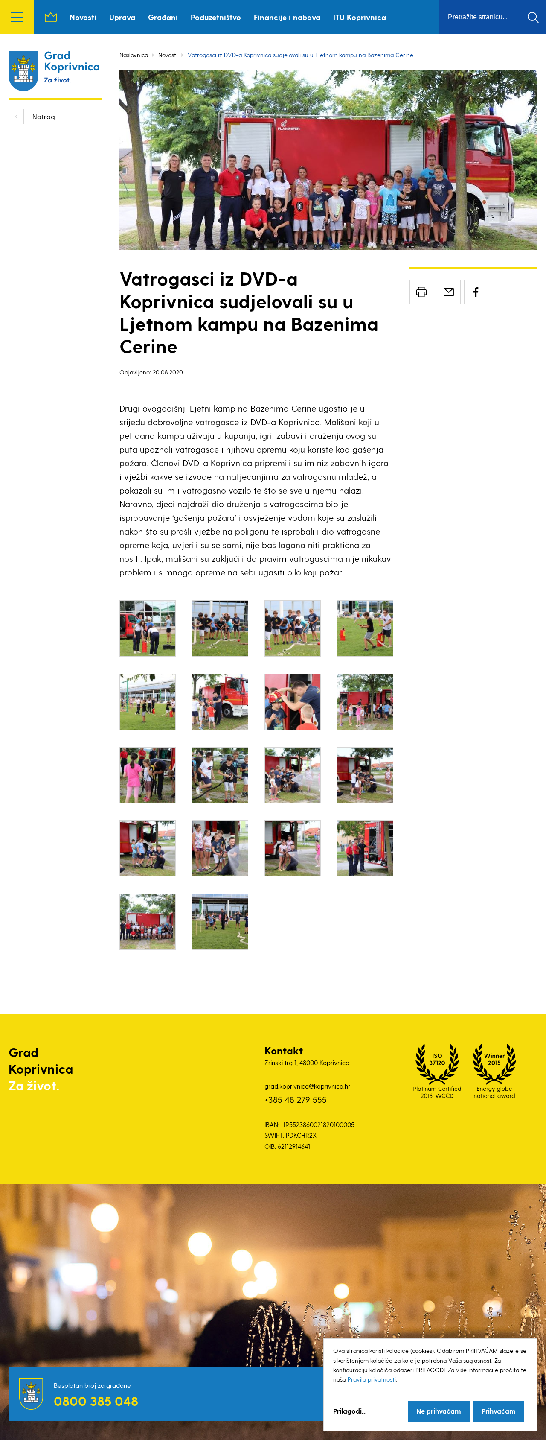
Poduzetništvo (216, 16)
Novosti (83, 16)
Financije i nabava (287, 16)
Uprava (122, 16)
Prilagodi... (350, 1411)
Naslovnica (51, 17)
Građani (163, 16)
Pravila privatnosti (372, 1379)
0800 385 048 (96, 1400)
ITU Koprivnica (359, 16)
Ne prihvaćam (438, 1411)
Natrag (43, 116)
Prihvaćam (499, 1411)
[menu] (17, 17)
